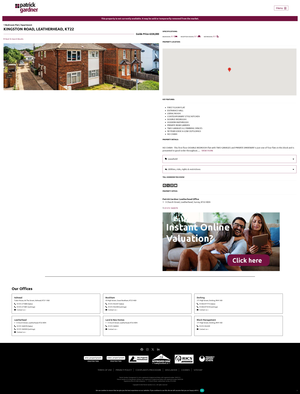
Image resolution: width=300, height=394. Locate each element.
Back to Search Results (14, 39)
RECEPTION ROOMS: (187, 36)
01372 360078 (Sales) (25, 326)
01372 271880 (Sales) (25, 304)
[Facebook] (142, 349)
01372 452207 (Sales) (116, 304)
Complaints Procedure (148, 370)
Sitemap (198, 370)
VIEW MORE (207, 150)
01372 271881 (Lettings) (26, 307)
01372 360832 (113, 326)
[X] (152, 349)
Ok (202, 390)
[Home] (26, 12)
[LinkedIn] (158, 349)
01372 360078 (171, 208)
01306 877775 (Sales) (207, 304)
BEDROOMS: (167, 36)
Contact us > (21, 310)
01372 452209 (204, 326)
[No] (297, 390)
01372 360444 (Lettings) (26, 329)
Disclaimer (171, 370)
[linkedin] (172, 185)
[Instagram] (147, 349)
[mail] (175, 185)
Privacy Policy (124, 370)
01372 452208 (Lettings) (117, 307)
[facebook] (164, 185)
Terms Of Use (105, 370)
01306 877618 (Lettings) (208, 307)
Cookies (185, 370)
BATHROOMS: (208, 36)
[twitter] (168, 185)
